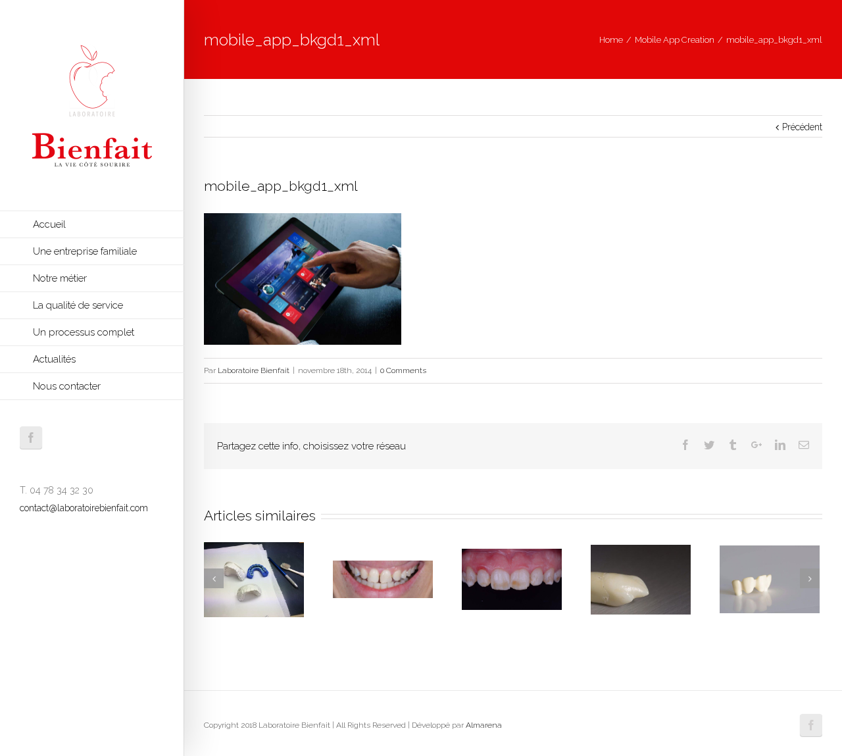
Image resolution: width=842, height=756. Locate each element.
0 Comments (403, 370)
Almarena (484, 725)
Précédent (802, 127)
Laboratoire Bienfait (253, 370)
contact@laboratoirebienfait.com (84, 508)
